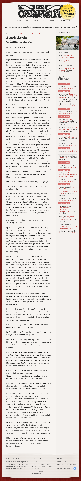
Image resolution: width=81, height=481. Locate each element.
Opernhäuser (26, 27)
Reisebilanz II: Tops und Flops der (68, 180)
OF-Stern (56, 27)
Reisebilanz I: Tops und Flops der (68, 199)
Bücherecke (36, 467)
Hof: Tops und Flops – (68, 112)
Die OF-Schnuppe (38, 471)
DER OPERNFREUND (13, 459)
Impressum (61, 464)
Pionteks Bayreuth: (69, 188)
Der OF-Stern (36, 469)
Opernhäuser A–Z (47, 464)
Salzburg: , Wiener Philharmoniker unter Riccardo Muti (68, 138)
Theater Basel (37, 34)
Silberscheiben (47, 467)
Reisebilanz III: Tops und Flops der (68, 166)
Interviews (35, 464)
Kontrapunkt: (68, 174)
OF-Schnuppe (65, 27)
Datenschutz (71, 464)
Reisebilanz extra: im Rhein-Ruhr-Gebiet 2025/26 (68, 129)
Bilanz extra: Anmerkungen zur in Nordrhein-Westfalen (69, 157)
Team (73, 27)
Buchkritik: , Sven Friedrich (68, 218)
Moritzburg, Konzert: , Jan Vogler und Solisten (68, 209)
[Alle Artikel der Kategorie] (67, 43)
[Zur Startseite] (40, 11)
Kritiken (17, 27)
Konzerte (46, 462)
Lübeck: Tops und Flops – (68, 105)
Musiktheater (25, 34)
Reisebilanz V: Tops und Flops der (68, 87)
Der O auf (64, 468)
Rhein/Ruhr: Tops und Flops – (68, 232)
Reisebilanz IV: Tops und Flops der (69, 144)
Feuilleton (36, 27)
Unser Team (61, 462)
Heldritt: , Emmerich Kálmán (69, 152)
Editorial (9, 27)
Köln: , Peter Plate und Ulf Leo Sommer (68, 193)
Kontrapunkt (47, 27)
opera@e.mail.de (19, 469)
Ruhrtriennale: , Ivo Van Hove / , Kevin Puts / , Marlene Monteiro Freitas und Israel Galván (69, 97)
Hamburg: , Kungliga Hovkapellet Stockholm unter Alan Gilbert (68, 122)
